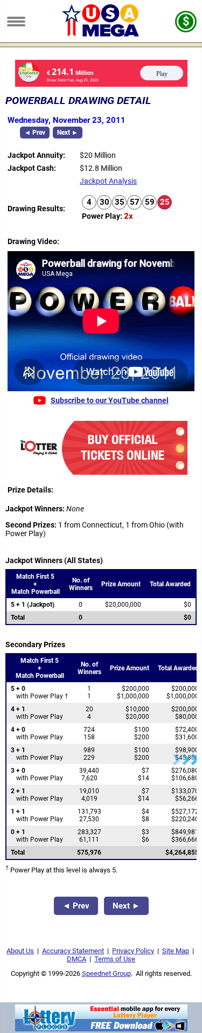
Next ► (67, 132)
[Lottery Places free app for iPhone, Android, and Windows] (101, 1028)
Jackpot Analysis (108, 181)
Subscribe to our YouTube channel (110, 400)
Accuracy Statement (73, 951)
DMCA (76, 959)
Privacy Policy (133, 951)
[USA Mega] (101, 34)
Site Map (175, 951)
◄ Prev (34, 132)
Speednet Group (106, 973)
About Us (20, 951)
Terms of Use (114, 959)
